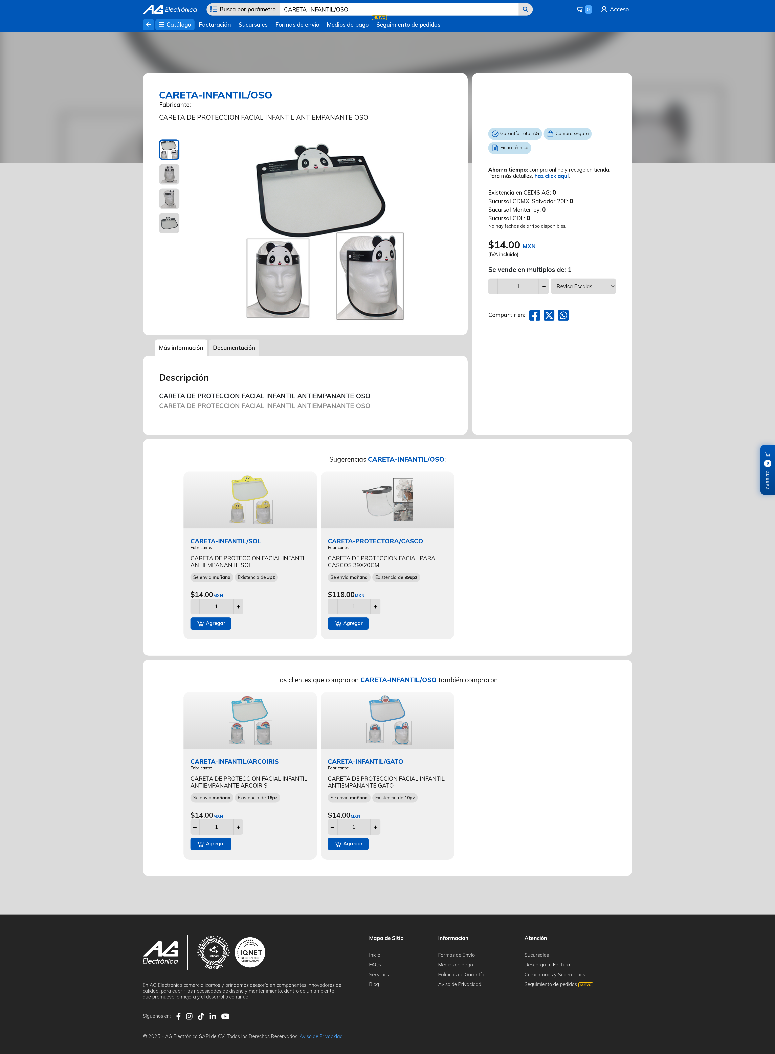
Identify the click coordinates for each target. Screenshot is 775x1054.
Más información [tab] (181, 347)
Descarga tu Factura (547, 965)
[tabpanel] (324, 231)
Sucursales (253, 24)
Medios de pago (348, 24)
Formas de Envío (456, 955)
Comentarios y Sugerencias (555, 974)
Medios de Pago (455, 965)
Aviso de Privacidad (459, 984)
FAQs (375, 965)
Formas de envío (297, 24)
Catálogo (178, 24)
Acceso (618, 9)
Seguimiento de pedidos (408, 24)
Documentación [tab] (234, 347)
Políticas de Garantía (461, 974)
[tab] (169, 149)
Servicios (379, 974)
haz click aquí (551, 176)
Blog (374, 984)
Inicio (374, 955)
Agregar (215, 623)
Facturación (215, 24)
